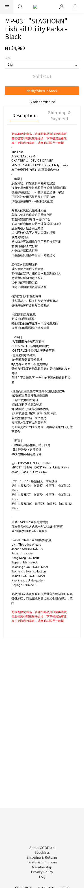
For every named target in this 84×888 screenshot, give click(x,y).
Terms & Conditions (42, 862)
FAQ (42, 876)
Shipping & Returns (42, 857)
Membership (42, 867)
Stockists (42, 852)
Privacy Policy (42, 871)
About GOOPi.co (42, 847)
